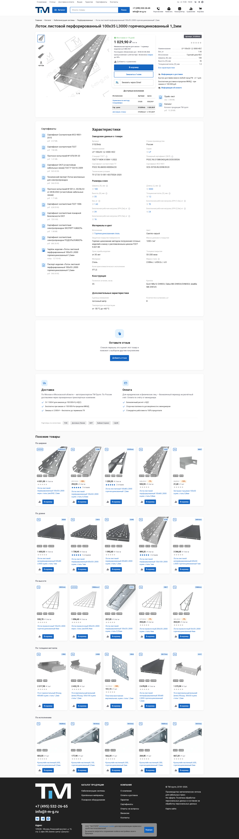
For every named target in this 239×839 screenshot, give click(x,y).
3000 (151, 189)
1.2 (150, 196)
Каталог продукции (92, 785)
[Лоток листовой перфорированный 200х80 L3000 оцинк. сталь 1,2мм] (119, 545)
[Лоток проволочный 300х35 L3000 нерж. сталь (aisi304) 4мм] (85, 612)
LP (150, 152)
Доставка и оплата (66, 2)
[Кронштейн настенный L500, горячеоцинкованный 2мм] (119, 748)
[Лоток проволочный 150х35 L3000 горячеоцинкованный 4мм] (51, 612)
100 (96, 189)
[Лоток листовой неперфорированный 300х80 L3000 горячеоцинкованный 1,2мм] (154, 680)
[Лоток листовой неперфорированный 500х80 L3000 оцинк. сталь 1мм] (51, 545)
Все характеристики (166, 68)
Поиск (123, 10)
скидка (150, 55)
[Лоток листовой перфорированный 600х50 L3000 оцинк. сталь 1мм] (85, 545)
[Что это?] (107, 157)
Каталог (61, 10)
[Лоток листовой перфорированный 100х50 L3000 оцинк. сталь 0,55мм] (85, 476)
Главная (38, 20)
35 (95, 196)
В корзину (134, 67)
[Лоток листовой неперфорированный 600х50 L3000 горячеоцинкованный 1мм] (188, 545)
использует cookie (106, 826)
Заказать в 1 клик (133, 74)
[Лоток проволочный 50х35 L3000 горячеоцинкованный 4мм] (188, 612)
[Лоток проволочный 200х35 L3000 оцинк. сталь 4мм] (154, 612)
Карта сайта (171, 809)
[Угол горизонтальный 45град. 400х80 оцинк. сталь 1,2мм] (51, 680)
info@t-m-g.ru (139, 12)
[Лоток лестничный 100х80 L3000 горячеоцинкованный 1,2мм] (119, 476)
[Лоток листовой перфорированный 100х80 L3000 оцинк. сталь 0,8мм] (154, 476)
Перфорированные (85, 20)
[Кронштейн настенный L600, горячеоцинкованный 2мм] (188, 748)
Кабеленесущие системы (64, 20)
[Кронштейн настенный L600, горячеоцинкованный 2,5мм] (51, 748)
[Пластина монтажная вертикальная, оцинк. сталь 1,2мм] (119, 680)
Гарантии (89, 2)
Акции (79, 2)
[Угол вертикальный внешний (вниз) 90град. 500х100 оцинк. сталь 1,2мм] (85, 680)
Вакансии (124, 813)
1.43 (96, 204)
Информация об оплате (171, 88)
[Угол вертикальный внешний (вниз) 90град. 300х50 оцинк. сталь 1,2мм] (188, 680)
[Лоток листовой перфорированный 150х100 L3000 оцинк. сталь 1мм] (154, 545)
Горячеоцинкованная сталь (107, 233)
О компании (42, 2)
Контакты (114, 2)
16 (95, 219)
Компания (126, 785)
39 (95, 212)
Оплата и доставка (129, 795)
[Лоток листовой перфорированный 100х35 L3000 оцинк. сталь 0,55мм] (119, 612)
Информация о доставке (172, 74)
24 (150, 212)
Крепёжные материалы (92, 795)
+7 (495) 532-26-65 (141, 8)
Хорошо (149, 830)
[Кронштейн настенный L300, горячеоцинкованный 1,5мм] (154, 748)
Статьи (52, 2)
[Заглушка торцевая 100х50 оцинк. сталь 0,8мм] (188, 476)
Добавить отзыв (119, 358)
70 (150, 204)
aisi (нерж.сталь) (119, 112)
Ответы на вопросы (129, 809)
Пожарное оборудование (93, 800)
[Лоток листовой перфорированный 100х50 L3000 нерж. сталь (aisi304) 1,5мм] (51, 476)
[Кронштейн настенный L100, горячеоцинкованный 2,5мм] (85, 748)
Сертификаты (101, 2)
